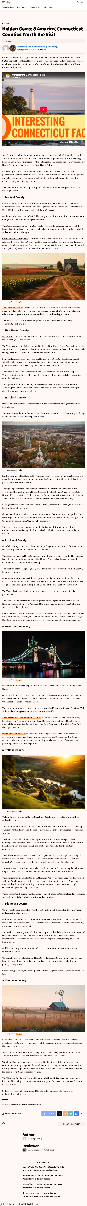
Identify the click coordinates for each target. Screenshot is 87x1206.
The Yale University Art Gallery (16, 346)
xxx (24, 1167)
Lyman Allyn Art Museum (14, 734)
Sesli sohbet (28, 1184)
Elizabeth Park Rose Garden (15, 514)
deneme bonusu (30, 1193)
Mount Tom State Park (19, 578)
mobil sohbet (29, 1175)
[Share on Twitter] (59, 1113)
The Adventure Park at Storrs (15, 855)
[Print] (76, 1113)
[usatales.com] (8, 2)
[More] (82, 1113)
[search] (78, 2)
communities (57, 961)
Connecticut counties (19, 1105)
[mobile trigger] (4, 2)
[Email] (65, 1113)
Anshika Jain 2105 (24, 47)
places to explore (34, 1105)
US (26, 57)
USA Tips (5, 23)
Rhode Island (65, 1052)
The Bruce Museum (11, 308)
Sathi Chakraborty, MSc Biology (45, 47)
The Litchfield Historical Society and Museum (23, 556)
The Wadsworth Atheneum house (17, 413)
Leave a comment (73, 1124)
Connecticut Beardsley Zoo (15, 239)
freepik (19, 302)
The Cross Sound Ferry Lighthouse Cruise (21, 718)
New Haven (7, 336)
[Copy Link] (70, 1113)
